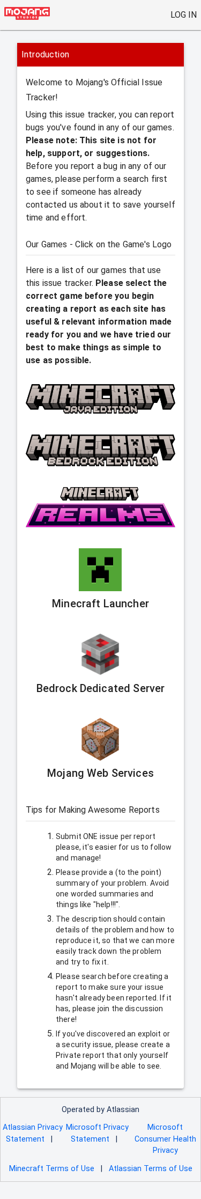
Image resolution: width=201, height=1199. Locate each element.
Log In (183, 15)
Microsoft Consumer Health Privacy (165, 1139)
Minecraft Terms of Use (51, 1168)
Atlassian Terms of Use (150, 1168)
